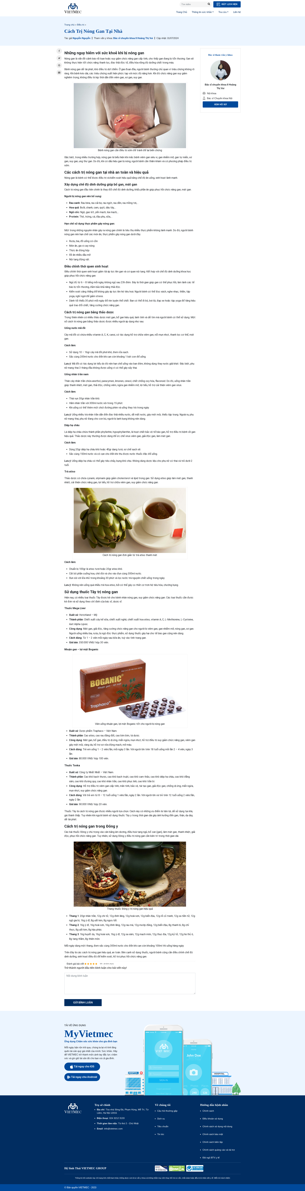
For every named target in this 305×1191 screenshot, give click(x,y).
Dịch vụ (161, 1118)
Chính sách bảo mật (213, 1134)
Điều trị (80, 24)
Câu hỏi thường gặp (167, 1111)
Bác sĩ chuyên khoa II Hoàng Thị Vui (133, 38)
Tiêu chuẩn (162, 1126)
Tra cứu (222, 12)
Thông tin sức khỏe (202, 12)
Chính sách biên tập (213, 1142)
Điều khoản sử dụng (213, 1118)
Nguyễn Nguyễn (81, 38)
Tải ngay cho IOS (84, 1066)
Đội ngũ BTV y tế (211, 1157)
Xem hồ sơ (220, 104)
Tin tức (160, 1134)
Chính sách (208, 1111)
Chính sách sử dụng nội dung (217, 1126)
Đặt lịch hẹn (229, 4)
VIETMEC (72, 8)
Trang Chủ (181, 12)
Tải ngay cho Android (84, 1077)
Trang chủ (69, 24)
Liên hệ (237, 12)
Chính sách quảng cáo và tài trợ (219, 1150)
